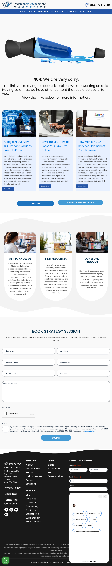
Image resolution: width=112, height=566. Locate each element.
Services (42, 11)
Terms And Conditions (11, 501)
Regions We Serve (33, 470)
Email (75, 477)
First (70, 474)
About (30, 11)
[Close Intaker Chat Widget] (105, 496)
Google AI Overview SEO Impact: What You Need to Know (18, 146)
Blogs (50, 464)
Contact (31, 484)
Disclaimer (10, 493)
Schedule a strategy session (80, 202)
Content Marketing (32, 504)
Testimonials (72, 11)
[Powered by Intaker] (93, 561)
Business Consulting (32, 512)
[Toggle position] (100, 496)
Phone (71, 485)
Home (22, 11)
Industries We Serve (34, 478)
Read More (8, 189)
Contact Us (86, 11)
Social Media (33, 521)
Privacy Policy (89, 431)
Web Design (33, 518)
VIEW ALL (35, 203)
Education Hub (53, 470)
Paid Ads (31, 498)
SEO (28, 494)
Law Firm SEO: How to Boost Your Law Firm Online (55, 146)
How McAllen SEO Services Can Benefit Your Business (91, 146)
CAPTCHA (6, 407)
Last (90, 474)
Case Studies (55, 476)
